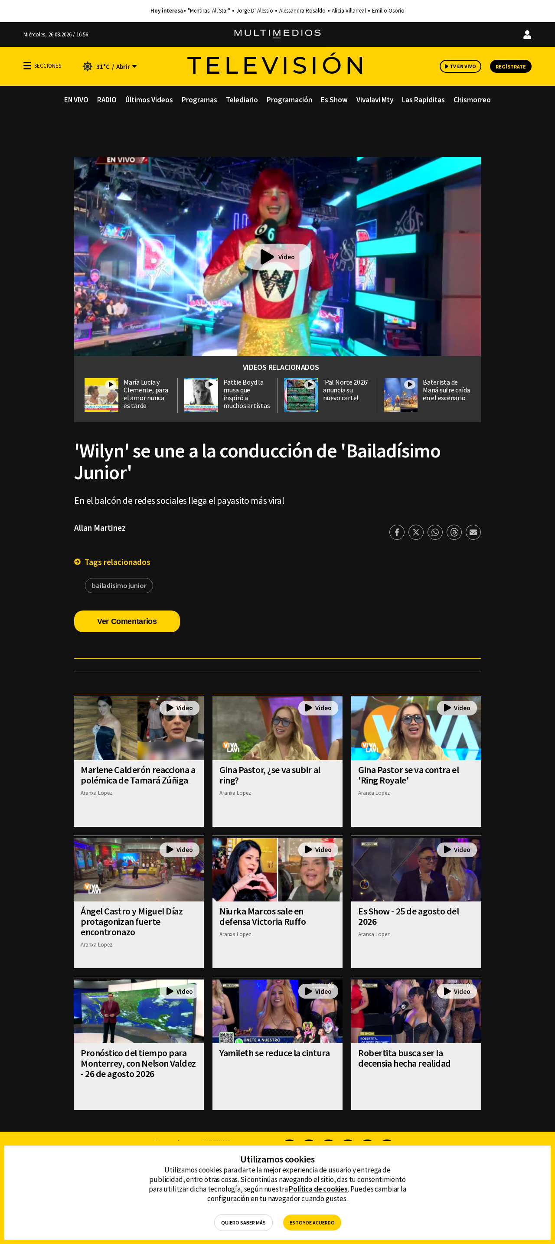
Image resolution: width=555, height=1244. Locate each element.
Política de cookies (318, 1189)
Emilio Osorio (388, 10)
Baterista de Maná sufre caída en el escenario (446, 390)
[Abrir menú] (27, 65)
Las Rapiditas (423, 99)
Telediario (242, 99)
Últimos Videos (149, 99)
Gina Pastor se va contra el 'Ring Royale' (408, 775)
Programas (199, 99)
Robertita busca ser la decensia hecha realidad (404, 1058)
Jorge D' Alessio (254, 10)
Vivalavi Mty (374, 99)
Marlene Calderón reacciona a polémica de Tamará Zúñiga (138, 775)
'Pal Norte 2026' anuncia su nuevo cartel (346, 390)
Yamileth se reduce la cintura (274, 1053)
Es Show (334, 99)
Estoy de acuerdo (312, 1222)
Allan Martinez (100, 527)
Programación (289, 99)
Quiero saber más (243, 1222)
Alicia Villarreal (349, 10)
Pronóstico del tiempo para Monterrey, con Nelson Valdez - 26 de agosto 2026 (138, 1063)
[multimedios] (277, 34)
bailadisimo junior (119, 585)
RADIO (107, 99)
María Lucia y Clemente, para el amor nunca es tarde (146, 394)
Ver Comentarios (127, 621)
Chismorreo (472, 99)
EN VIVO (76, 99)
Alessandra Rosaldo (302, 10)
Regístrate (511, 66)
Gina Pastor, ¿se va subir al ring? (269, 775)
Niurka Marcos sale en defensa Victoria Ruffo (262, 916)
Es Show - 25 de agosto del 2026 (408, 916)
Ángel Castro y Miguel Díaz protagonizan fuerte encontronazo (132, 921)
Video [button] (286, 257)
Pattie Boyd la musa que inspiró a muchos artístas (246, 394)
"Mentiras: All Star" (209, 10)
